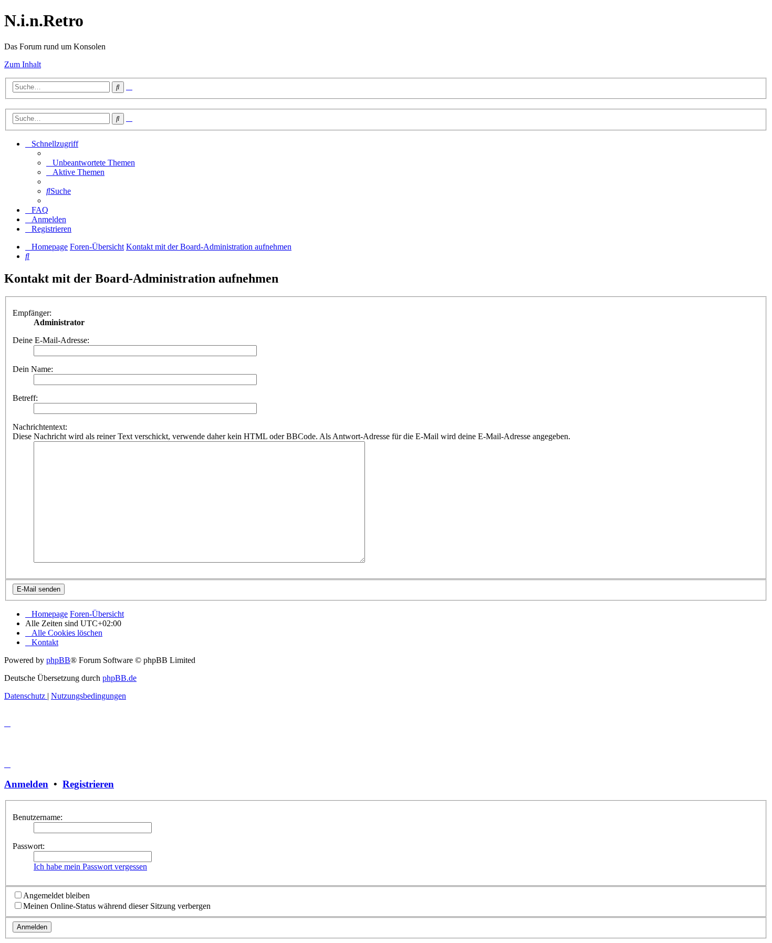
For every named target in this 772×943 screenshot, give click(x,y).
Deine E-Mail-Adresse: (51, 340)
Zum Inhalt (22, 64)
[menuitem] (90, 162)
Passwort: (29, 846)
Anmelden (26, 784)
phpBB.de (119, 677)
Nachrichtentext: (40, 426)
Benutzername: (37, 817)
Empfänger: (32, 312)
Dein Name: (33, 369)
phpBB (58, 660)
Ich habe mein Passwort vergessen (90, 866)
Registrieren (88, 784)
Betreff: (25, 397)
